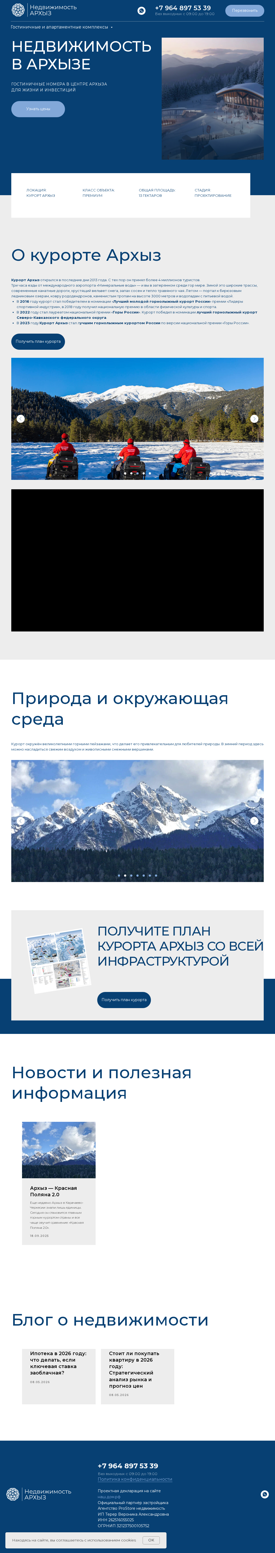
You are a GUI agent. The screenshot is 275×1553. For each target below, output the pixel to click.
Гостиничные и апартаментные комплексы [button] (60, 27)
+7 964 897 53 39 (183, 8)
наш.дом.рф (109, 1496)
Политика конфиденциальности (135, 1479)
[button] (244, 11)
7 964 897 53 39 (130, 1466)
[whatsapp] (142, 11)
